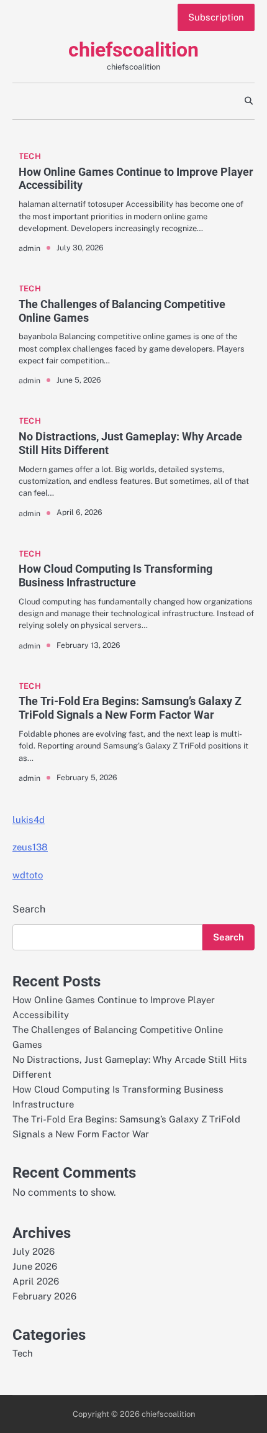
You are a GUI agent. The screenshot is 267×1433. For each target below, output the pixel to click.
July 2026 (33, 1251)
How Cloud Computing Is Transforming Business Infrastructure (115, 575)
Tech (30, 156)
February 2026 (44, 1296)
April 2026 (35, 1281)
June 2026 (34, 1266)
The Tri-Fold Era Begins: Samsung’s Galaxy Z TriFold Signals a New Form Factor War (130, 707)
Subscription (216, 17)
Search (28, 909)
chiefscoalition (133, 50)
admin (29, 248)
